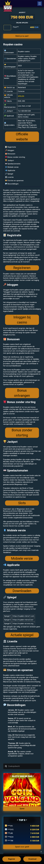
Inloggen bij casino (22, 319)
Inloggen (10, 150)
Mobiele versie (13, 167)
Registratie (11, 147)
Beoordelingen (13, 184)
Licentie (10, 177)
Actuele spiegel (22, 635)
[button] (39, 3)
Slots (22, 503)
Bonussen (11, 154)
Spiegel (10, 174)
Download (32, 859)
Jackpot (10, 160)
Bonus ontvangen (22, 393)
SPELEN (21, 96)
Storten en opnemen (15, 181)
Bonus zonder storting (16, 157)
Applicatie (11, 170)
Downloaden (22, 591)
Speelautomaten (13, 164)
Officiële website (22, 136)
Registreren (22, 268)
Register (11, 859)
